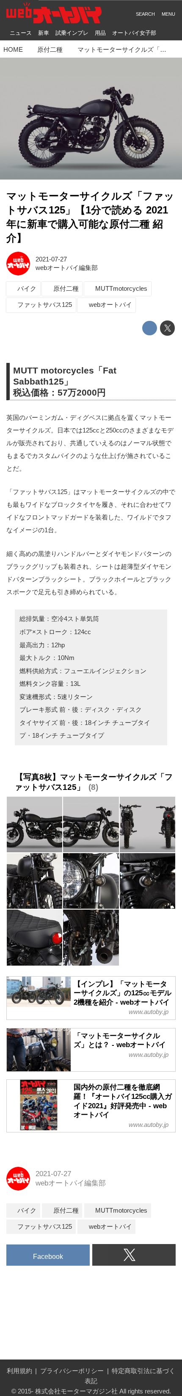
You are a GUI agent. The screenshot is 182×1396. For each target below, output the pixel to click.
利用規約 (19, 1370)
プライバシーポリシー (72, 1370)
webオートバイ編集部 (67, 267)
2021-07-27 (51, 259)
